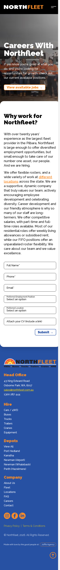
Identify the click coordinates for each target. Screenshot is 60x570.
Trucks (8, 419)
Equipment (10, 432)
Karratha (9, 455)
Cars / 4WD (11, 410)
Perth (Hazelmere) (15, 468)
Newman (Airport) (14, 460)
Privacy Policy (12, 525)
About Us (9, 483)
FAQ (6, 496)
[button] (53, 7)
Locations (10, 492)
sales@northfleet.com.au (19, 389)
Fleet (7, 487)
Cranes (8, 428)
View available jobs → (25, 87)
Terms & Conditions (34, 525)
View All (8, 446)
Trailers (8, 423)
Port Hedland (12, 451)
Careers (8, 500)
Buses (7, 414)
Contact (8, 505)
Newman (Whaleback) (17, 464)
